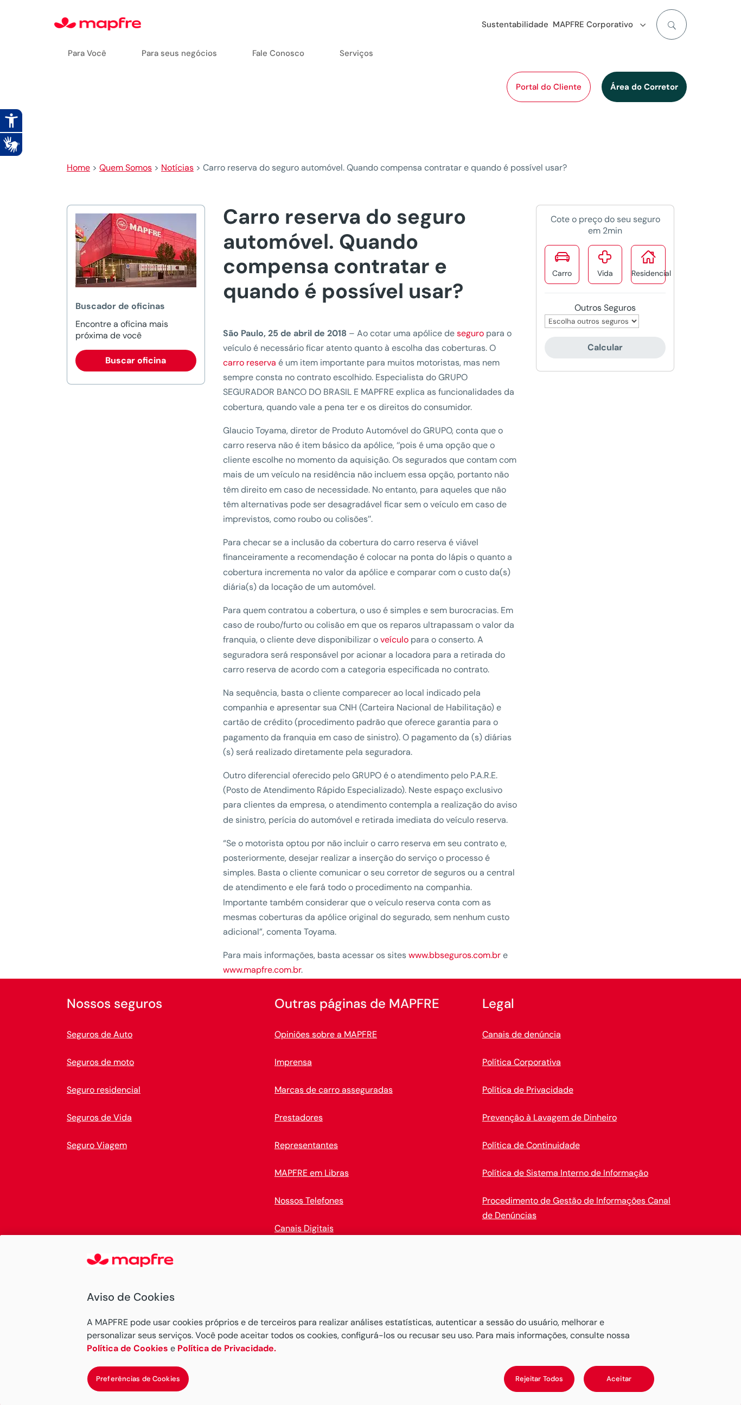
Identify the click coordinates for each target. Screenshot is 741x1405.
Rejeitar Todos (539, 1378)
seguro (470, 333)
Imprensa (293, 1062)
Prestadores (298, 1117)
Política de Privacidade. (226, 1348)
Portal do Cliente (549, 86)
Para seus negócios (179, 53)
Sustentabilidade (515, 24)
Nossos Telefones (308, 1200)
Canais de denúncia (521, 1034)
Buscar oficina (135, 360)
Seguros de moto (100, 1062)
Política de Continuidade (531, 1145)
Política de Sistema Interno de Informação (565, 1173)
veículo (394, 639)
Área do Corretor (644, 86)
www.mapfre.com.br (262, 969)
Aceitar (618, 1378)
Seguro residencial (103, 1089)
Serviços (356, 53)
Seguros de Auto (99, 1034)
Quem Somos (125, 167)
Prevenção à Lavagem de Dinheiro (549, 1117)
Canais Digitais (304, 1228)
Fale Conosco (278, 53)
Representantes (306, 1145)
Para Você (87, 53)
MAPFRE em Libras (311, 1173)
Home (78, 167)
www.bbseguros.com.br (454, 955)
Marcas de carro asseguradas (333, 1089)
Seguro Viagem (97, 1145)
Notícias (177, 167)
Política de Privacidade (527, 1089)
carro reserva (249, 362)
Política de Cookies (127, 1348)
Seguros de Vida (99, 1117)
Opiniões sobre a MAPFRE (325, 1034)
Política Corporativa (521, 1062)
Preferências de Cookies (138, 1378)
